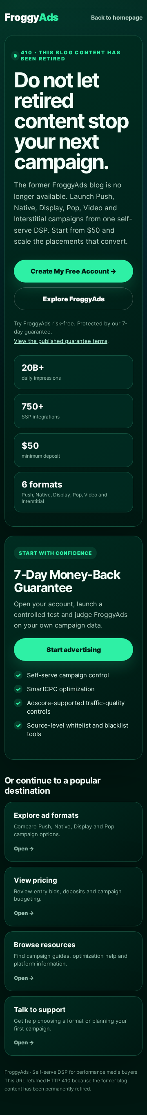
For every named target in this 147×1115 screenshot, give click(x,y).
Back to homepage (117, 17)
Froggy (31, 17)
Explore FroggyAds (74, 299)
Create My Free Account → (73, 271)
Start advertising (74, 649)
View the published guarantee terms (60, 341)
